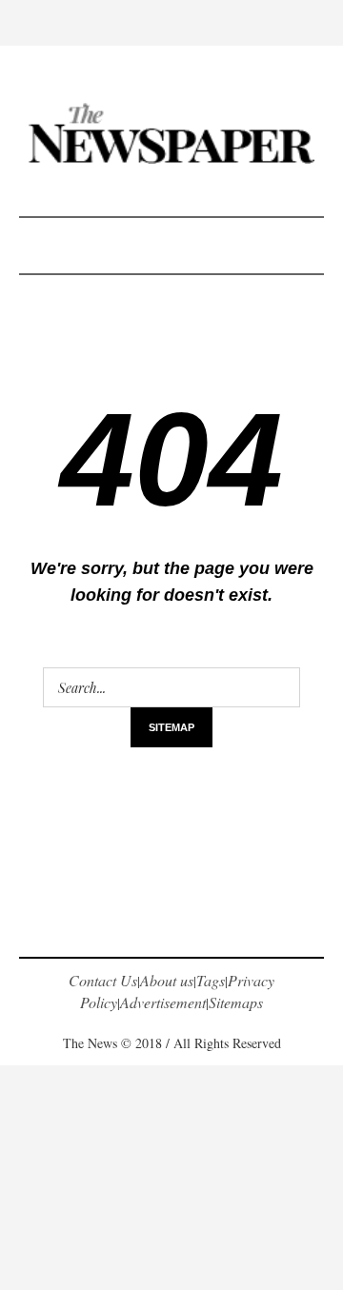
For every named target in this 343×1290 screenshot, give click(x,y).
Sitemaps (236, 1002)
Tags (210, 980)
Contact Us (103, 980)
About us (166, 980)
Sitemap (171, 727)
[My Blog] (171, 133)
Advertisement (163, 1002)
